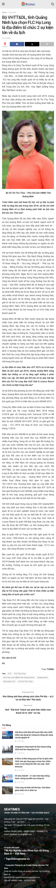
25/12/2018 (6, 38)
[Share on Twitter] (32, 44)
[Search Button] (52, 4)
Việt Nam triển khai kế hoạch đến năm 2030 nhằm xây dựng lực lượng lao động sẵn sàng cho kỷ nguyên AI (34, 735)
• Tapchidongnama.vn (17, 858)
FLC (9, 674)
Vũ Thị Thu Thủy (25, 681)
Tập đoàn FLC (9, 681)
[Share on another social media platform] (47, 44)
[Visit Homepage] (28, 4)
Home (4, 12)
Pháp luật (12, 12)
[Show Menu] (3, 4)
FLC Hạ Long (19, 674)
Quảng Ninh (43, 678)
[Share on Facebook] (17, 44)
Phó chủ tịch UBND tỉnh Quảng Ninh (18, 678)
